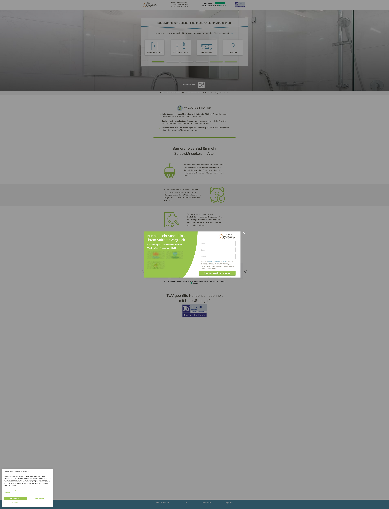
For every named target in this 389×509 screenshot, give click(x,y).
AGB (224, 261)
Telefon (203, 257)
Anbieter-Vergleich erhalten (217, 273)
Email (202, 243)
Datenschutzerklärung (214, 261)
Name (202, 250)
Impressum (7, 492)
